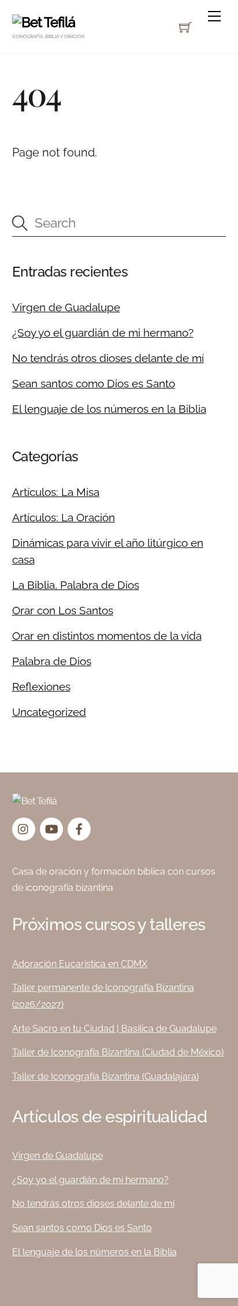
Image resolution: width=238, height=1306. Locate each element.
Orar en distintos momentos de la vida (107, 635)
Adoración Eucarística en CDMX (79, 963)
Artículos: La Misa (55, 492)
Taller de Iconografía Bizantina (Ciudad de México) (118, 1052)
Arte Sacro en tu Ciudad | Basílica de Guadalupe (114, 1028)
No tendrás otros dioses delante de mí (108, 358)
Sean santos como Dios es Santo (93, 383)
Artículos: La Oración (63, 517)
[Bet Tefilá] (43, 22)
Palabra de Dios (51, 661)
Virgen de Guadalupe (66, 307)
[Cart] (185, 27)
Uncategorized (49, 712)
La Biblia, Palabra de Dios (75, 585)
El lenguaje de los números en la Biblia (109, 408)
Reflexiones (41, 686)
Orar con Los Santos (62, 610)
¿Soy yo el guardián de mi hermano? (103, 332)
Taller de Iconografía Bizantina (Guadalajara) (105, 1076)
